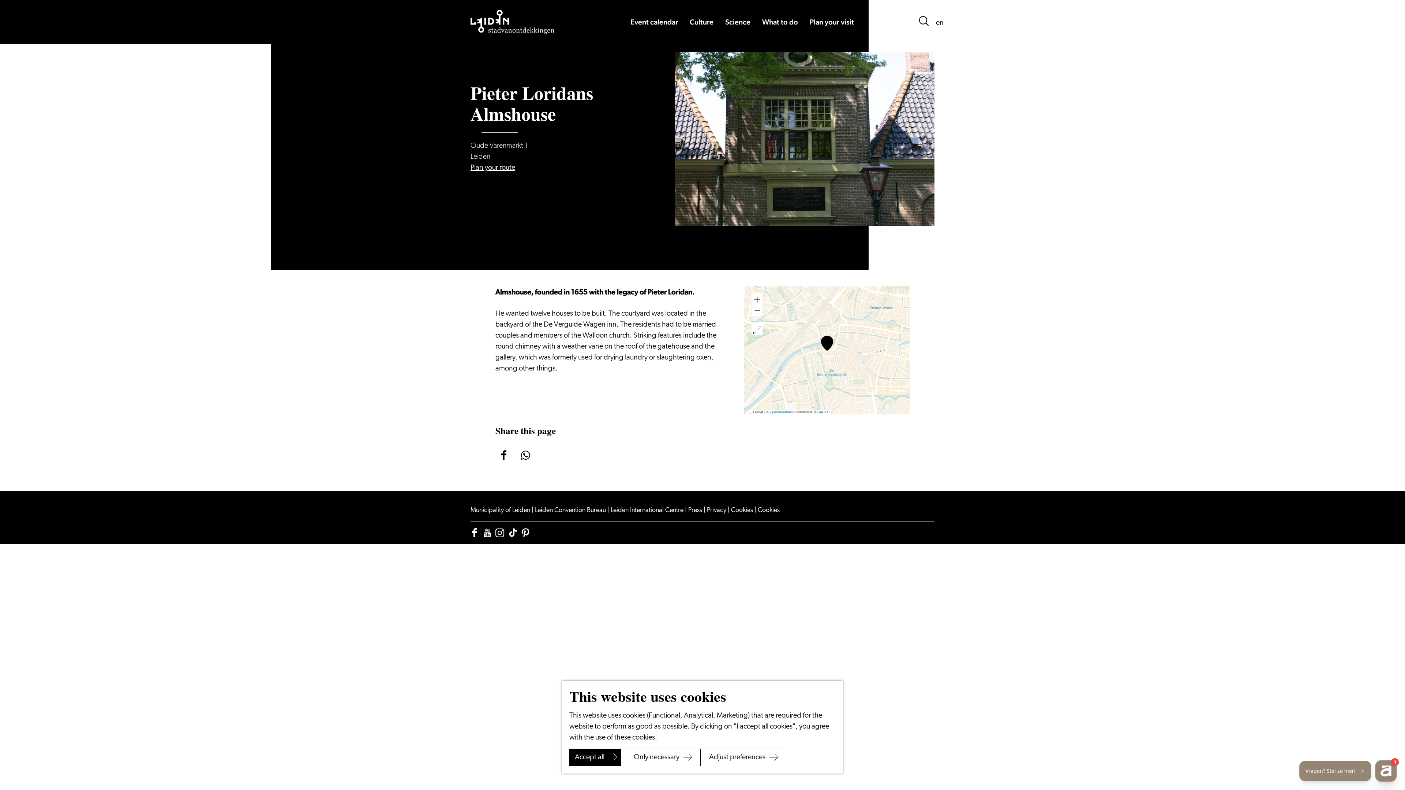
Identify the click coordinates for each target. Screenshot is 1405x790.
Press (696, 510)
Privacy (717, 510)
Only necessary (656, 757)
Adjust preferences (737, 757)
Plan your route (493, 168)
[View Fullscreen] (757, 329)
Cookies (742, 510)
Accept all (589, 757)
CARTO (823, 412)
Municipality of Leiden (501, 510)
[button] (827, 343)
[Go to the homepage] (513, 22)
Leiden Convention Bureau (571, 510)
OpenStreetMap (782, 412)
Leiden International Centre (648, 510)
